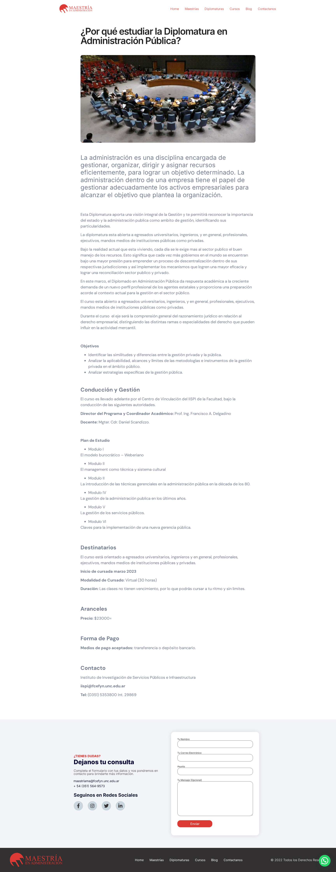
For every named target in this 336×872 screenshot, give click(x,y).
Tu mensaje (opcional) (189, 780)
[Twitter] (106, 806)
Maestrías (192, 9)
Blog (249, 9)
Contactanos (267, 9)
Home (174, 9)
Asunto (181, 766)
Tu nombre (183, 739)
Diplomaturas (214, 9)
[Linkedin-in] (120, 806)
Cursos (235, 9)
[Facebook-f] (78, 806)
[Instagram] (92, 806)
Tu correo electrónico (189, 753)
